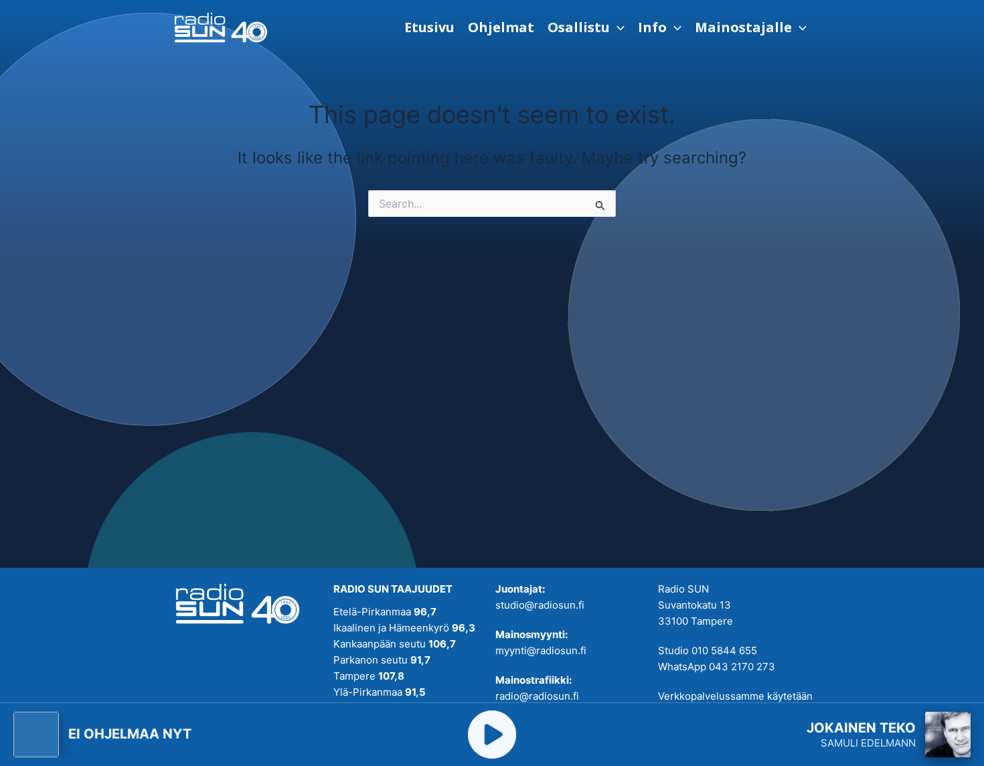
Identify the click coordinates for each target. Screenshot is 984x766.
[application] (617, 27)
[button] (586, 27)
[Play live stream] (492, 734)
